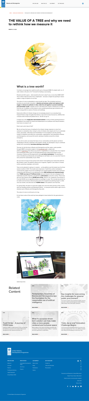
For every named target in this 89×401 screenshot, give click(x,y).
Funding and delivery (11, 370)
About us (9, 363)
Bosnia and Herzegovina (13, 3)
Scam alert (79, 380)
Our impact (52, 3)
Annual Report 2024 (11, 374)
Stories (34, 370)
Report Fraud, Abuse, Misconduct (74, 376)
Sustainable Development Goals (25, 364)
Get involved (61, 3)
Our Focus (22, 367)
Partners (9, 367)
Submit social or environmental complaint (73, 378)
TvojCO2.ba (24, 151)
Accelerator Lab (42, 149)
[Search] (81, 365)
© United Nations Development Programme (16, 394)
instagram (75, 386)
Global (83, 3)
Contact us (47, 363)
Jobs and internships (49, 365)
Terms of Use (79, 383)
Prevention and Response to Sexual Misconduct (71, 373)
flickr (81, 386)
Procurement (48, 367)
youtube (73, 386)
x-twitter (70, 386)
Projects (21, 369)
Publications (35, 367)
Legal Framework (11, 372)
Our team (9, 365)
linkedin (78, 386)
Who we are (35, 3)
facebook (67, 386)
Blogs (34, 365)
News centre (35, 363)
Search (85, 3)
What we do (44, 3)
